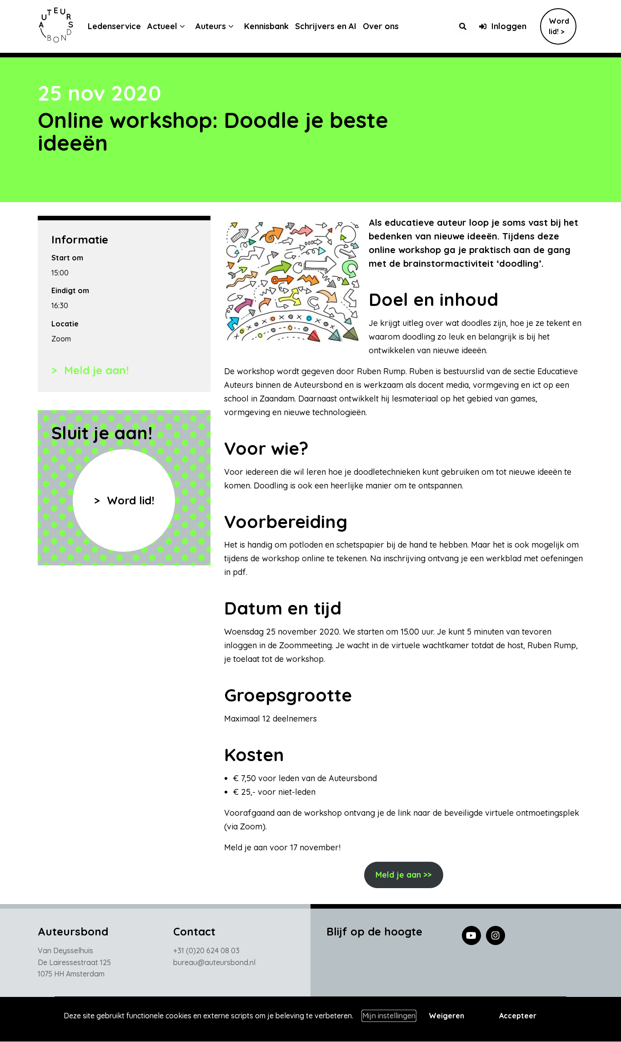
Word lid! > (559, 26)
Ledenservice (114, 26)
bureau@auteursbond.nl (214, 962)
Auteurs (210, 26)
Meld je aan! (95, 370)
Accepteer (517, 1015)
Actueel (162, 26)
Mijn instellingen (389, 1015)
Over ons (381, 26)
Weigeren (446, 1015)
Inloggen (508, 26)
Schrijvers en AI (325, 26)
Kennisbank (266, 26)
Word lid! (129, 500)
